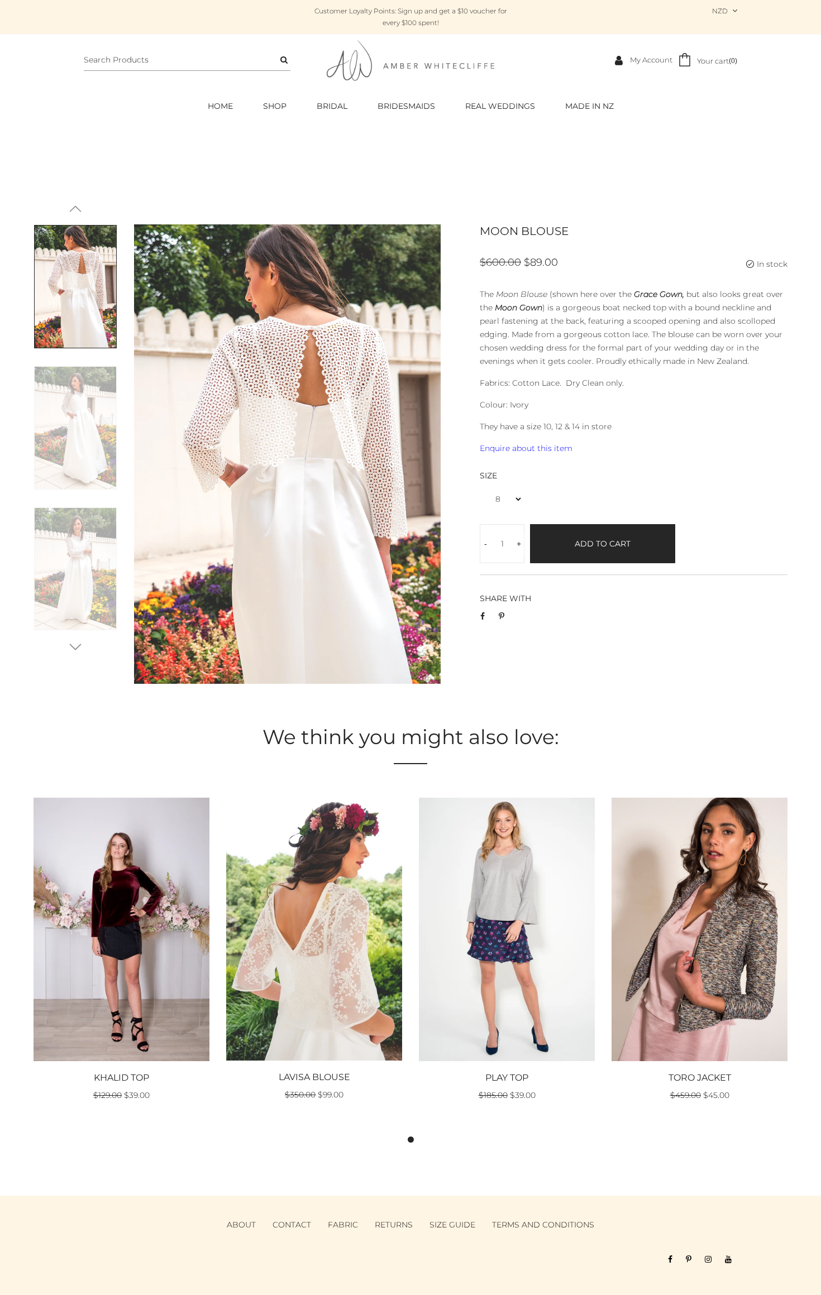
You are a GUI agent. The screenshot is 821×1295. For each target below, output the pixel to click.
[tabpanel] (121, 956)
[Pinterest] (688, 1259)
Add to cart (603, 544)
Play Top (506, 1077)
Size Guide (452, 1225)
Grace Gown (658, 294)
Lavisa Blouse (314, 1077)
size (488, 476)
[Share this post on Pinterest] (501, 616)
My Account (650, 59)
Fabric (343, 1225)
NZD (720, 11)
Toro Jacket (700, 1077)
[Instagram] (708, 1259)
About (241, 1225)
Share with (505, 598)
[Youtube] (728, 1259)
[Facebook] (670, 1259)
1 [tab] (411, 1139)
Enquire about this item (526, 448)
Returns (394, 1225)
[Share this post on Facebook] (482, 616)
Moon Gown (518, 308)
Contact (292, 1225)
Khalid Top (121, 1077)
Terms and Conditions (543, 1225)
